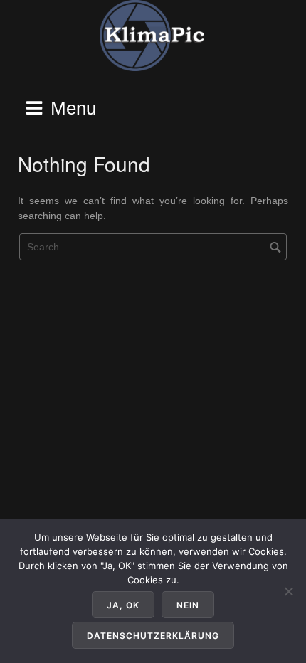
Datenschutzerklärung (153, 635)
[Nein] (288, 591)
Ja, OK (123, 605)
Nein (187, 605)
